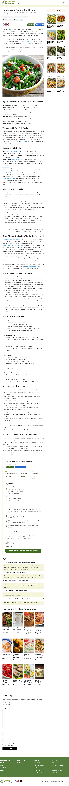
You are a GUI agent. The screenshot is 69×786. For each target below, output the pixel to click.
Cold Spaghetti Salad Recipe (61, 91)
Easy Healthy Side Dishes (21, 17)
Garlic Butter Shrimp (8, 172)
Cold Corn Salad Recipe (51, 91)
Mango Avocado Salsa (8, 178)
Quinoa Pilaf (5, 167)
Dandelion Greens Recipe (61, 58)
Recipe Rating (6, 702)
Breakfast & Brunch (5, 760)
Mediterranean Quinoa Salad (10, 239)
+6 (21, 19)
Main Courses (3, 767)
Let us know (27, 550)
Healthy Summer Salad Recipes (11, 19)
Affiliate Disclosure (56, 762)
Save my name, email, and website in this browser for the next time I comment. (23, 744)
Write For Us (37, 762)
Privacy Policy (37, 770)
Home (3, 6)
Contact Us (54, 760)
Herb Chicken (14, 151)
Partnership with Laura (57, 770)
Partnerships (55, 772)
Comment (5, 708)
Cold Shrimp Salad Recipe (50, 75)
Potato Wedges (15, 159)
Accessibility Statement (57, 765)
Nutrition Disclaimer (39, 765)
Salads (8, 6)
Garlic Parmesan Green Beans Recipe (50, 59)
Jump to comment (20, 467)
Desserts (2, 762)
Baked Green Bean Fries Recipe (50, 42)
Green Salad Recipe (60, 42)
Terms (53, 767)
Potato (16, 161)
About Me (36, 760)
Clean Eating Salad (7, 17)
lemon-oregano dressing (32, 266)
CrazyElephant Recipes (39, 772)
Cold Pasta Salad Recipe (60, 75)
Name (4, 731)
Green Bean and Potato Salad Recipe (51, 26)
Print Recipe (31, 24)
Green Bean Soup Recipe (60, 26)
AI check (26, 41)
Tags (18, 762)
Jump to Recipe (40, 24)
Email (4, 737)
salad (25, 141)
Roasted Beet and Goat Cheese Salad (13, 245)
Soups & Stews (21, 760)
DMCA (35, 767)
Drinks (1, 765)
